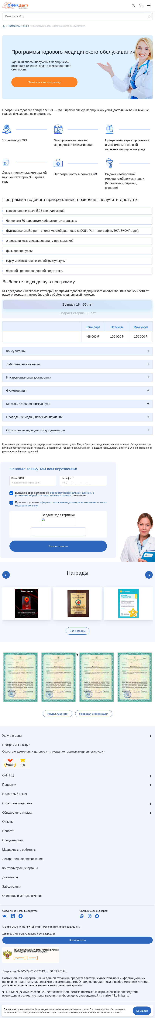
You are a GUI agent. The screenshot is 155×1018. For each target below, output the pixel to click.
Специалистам (12, 840)
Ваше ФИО (18, 478)
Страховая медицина (17, 803)
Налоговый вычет (14, 793)
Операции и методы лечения (22, 895)
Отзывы (7, 821)
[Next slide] (149, 575)
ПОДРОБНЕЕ (19, 958)
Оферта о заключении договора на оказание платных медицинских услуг (53, 751)
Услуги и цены (12, 735)
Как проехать (77, 940)
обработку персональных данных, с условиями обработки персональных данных (54, 494)
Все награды (77, 630)
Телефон (68, 478)
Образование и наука (17, 812)
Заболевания (11, 886)
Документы (10, 877)
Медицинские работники (19, 849)
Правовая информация (93, 713)
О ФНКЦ (8, 775)
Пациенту (9, 784)
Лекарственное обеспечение (22, 858)
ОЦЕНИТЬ (32, 958)
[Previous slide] (6, 575)
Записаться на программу (44, 82)
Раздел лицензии (57, 713)
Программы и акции (16, 744)
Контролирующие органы (20, 868)
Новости (8, 831)
